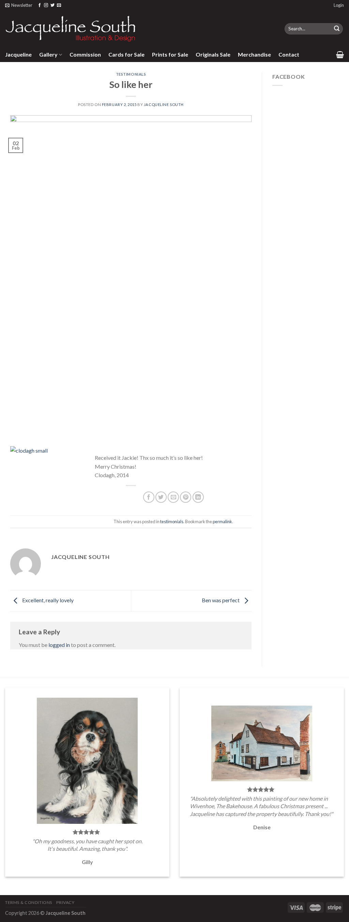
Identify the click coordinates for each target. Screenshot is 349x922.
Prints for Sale (170, 54)
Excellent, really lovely (47, 600)
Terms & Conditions (28, 902)
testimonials (131, 74)
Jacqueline (18, 54)
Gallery (48, 54)
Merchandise (254, 54)
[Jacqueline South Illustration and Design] (71, 28)
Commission (85, 54)
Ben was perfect (221, 600)
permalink (222, 521)
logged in (59, 644)
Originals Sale (213, 54)
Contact (288, 54)
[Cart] (340, 54)
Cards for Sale (126, 54)
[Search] (337, 29)
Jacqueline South (164, 104)
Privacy (65, 902)
